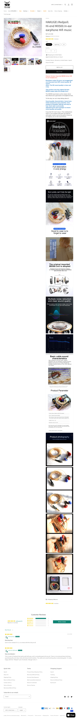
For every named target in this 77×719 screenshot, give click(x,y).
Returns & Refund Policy (56, 680)
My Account (53, 682)
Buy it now (59, 71)
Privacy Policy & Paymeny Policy (34, 672)
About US (6, 674)
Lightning (56, 44)
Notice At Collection (32, 682)
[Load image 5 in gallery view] (22, 61)
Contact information (54, 715)
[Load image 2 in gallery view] (15, 61)
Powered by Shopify (16, 715)
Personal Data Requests (33, 677)
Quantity (47, 48)
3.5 (64, 44)
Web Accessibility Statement (34, 680)
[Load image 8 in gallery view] (7, 69)
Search (5, 672)
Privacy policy (30, 715)
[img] (8, 634)
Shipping (48, 36)
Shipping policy (46, 715)
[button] (13, 11)
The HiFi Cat (9, 715)
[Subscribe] (29, 696)
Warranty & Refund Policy (10, 688)
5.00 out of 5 (19, 621)
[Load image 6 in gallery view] (30, 61)
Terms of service (38, 715)
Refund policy (23, 715)
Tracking (52, 674)
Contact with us (7, 682)
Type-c (49, 44)
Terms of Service (8, 685)
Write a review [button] (62, 622)
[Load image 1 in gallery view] (7, 61)
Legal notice (62, 715)
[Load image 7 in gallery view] (38, 61)
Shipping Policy (7, 677)
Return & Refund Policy (9, 680)
